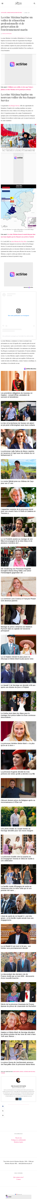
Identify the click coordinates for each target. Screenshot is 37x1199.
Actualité (3, 12)
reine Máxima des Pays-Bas (18, 241)
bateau (22, 1071)
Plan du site (18, 1138)
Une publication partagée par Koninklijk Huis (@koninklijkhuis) (19, 336)
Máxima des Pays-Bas (29, 1071)
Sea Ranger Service (14, 105)
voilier (3, 1073)
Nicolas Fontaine (7, 33)
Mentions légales (18, 1142)
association (16, 1071)
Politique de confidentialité (18, 1140)
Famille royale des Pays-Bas (14, 12)
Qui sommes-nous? (18, 1177)
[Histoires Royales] (18, 3)
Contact (18, 1179)
